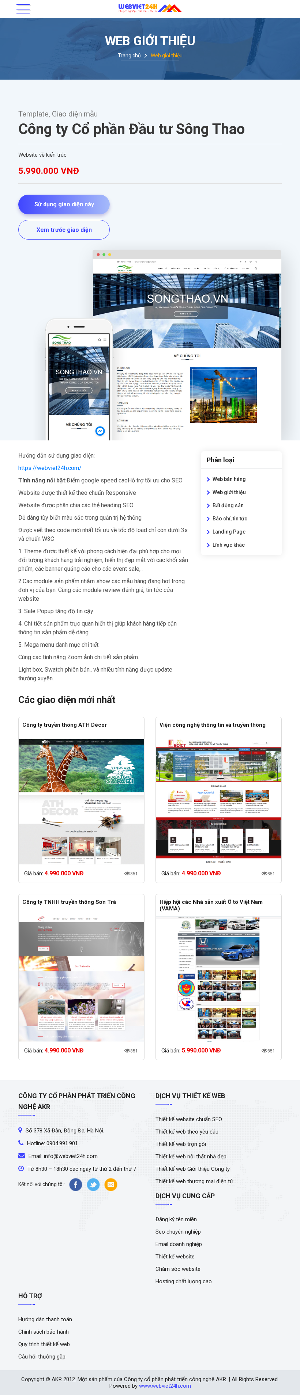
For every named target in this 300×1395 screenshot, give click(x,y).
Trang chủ (129, 55)
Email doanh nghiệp (178, 1244)
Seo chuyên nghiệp (178, 1231)
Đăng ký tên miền (176, 1219)
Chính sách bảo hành (43, 1332)
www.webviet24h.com (165, 1386)
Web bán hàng (229, 479)
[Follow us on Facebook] (75, 1184)
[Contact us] (110, 1184)
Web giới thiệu (229, 492)
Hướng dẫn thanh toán (45, 1319)
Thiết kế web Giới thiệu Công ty (192, 1169)
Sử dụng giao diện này (64, 204)
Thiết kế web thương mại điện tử (194, 1181)
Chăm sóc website (177, 1269)
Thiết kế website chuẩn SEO (188, 1119)
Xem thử (81, 800)
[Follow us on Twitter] (93, 1184)
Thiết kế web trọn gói (180, 1144)
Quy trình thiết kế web (44, 1344)
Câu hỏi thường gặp (41, 1356)
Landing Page (229, 532)
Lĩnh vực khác (229, 545)
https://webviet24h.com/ (50, 468)
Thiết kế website (175, 1256)
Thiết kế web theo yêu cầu (186, 1131)
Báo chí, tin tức (230, 518)
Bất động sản (228, 505)
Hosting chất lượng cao (183, 1281)
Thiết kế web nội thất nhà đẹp (190, 1156)
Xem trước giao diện (64, 229)
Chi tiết (81, 980)
